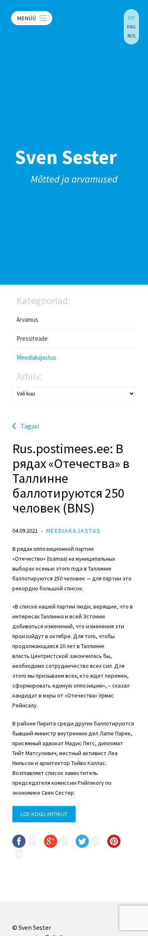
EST (131, 18)
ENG (131, 27)
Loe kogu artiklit (44, 814)
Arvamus (27, 319)
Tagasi (30, 426)
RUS (131, 36)
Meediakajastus (36, 357)
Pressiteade (32, 338)
